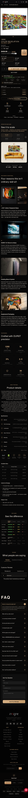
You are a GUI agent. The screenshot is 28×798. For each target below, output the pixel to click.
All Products (6, 4)
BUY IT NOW (14, 72)
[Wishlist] (16, 2)
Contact (20, 734)
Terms (11, 788)
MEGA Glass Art (7, 734)
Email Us (8, 782)
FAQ (21, 732)
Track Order (14, 752)
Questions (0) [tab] (20, 571)
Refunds (15, 788)
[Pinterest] (14, 723)
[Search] (18, 2)
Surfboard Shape (7, 736)
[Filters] (3, 575)
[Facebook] (10, 723)
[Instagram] (7, 723)
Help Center (14, 759)
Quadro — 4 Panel (7, 739)
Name (4, 680)
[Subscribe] (20, 768)
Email (4, 685)
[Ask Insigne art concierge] (26, 790)
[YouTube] (20, 723)
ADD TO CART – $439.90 (18, 69)
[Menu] (26, 2)
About (20, 730)
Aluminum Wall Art (7, 732)
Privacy (7, 788)
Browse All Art (20, 743)
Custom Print (7, 743)
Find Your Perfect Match (14, 98)
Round (7, 741)
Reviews (8, 560)
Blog (21, 741)
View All (25, 599)
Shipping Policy (14, 754)
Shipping (20, 788)
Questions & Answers (17, 560)
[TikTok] (17, 723)
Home (2, 4)
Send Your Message (14, 701)
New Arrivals (7, 746)
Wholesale (20, 739)
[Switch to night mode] (25, 137)
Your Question (5, 690)
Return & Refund (14, 756)
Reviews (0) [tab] (7, 571)
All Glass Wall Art (7, 730)
